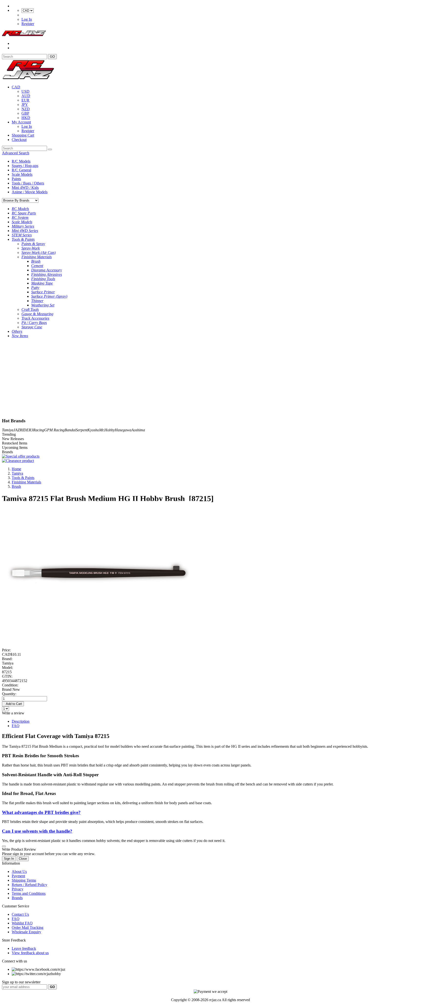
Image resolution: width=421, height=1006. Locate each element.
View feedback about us (30, 953)
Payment (18, 876)
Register (27, 24)
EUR (25, 100)
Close (23, 858)
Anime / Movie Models (30, 192)
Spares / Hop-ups (25, 166)
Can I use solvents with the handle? (37, 831)
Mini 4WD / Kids (25, 187)
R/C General (21, 170)
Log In (26, 19)
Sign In (9, 858)
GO (52, 56)
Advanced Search (15, 153)
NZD (25, 109)
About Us (19, 871)
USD (25, 91)
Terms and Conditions (29, 893)
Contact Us (20, 914)
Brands (17, 898)
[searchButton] (50, 149)
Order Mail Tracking (27, 927)
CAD (16, 87)
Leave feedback (24, 948)
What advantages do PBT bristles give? (41, 812)
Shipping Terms (24, 880)
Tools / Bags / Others (28, 183)
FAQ (15, 726)
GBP (25, 113)
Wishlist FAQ (22, 923)
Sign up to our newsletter (21, 982)
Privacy (17, 889)
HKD (25, 118)
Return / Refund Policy (29, 885)
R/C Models (21, 161)
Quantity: (9, 694)
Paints (16, 179)
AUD (25, 96)
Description (20, 721)
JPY (24, 104)
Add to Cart (13, 704)
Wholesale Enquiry (26, 932)
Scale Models (22, 174)
